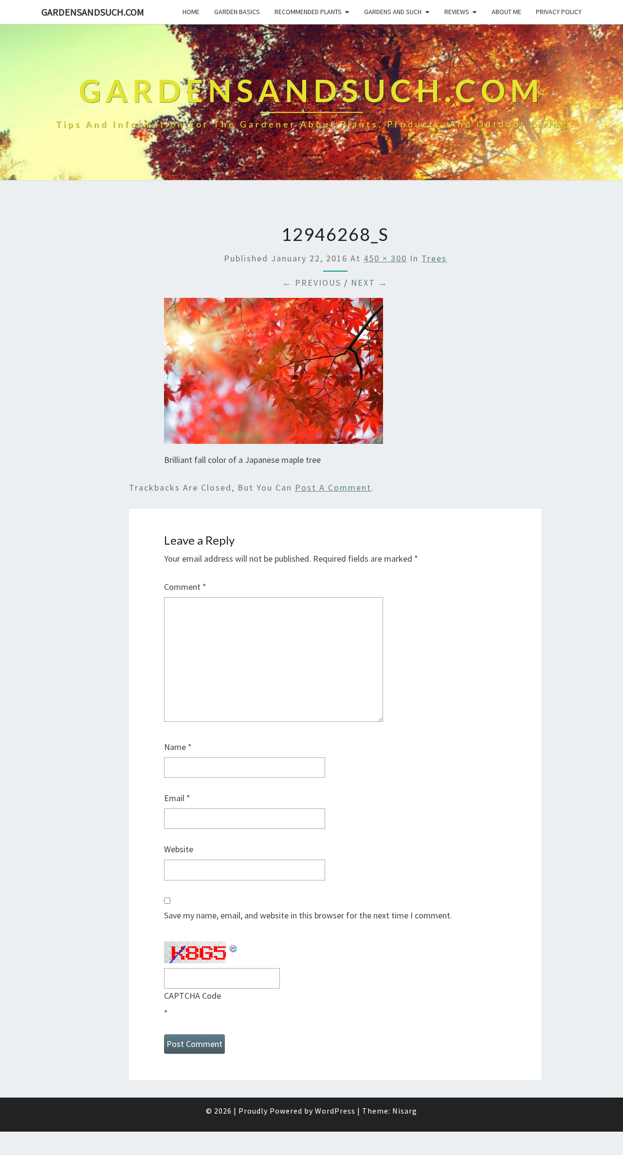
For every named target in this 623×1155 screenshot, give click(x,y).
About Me (506, 11)
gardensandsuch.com (92, 12)
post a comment (333, 487)
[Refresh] (233, 947)
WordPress (335, 1111)
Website (178, 849)
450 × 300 (385, 258)
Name (178, 746)
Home (191, 11)
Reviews (456, 11)
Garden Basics (237, 11)
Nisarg (404, 1111)
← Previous (311, 282)
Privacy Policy (559, 11)
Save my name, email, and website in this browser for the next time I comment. (308, 915)
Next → (369, 282)
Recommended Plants (308, 11)
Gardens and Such (392, 11)
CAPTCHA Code (192, 995)
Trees (434, 258)
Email (177, 798)
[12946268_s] (273, 374)
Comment (185, 586)
